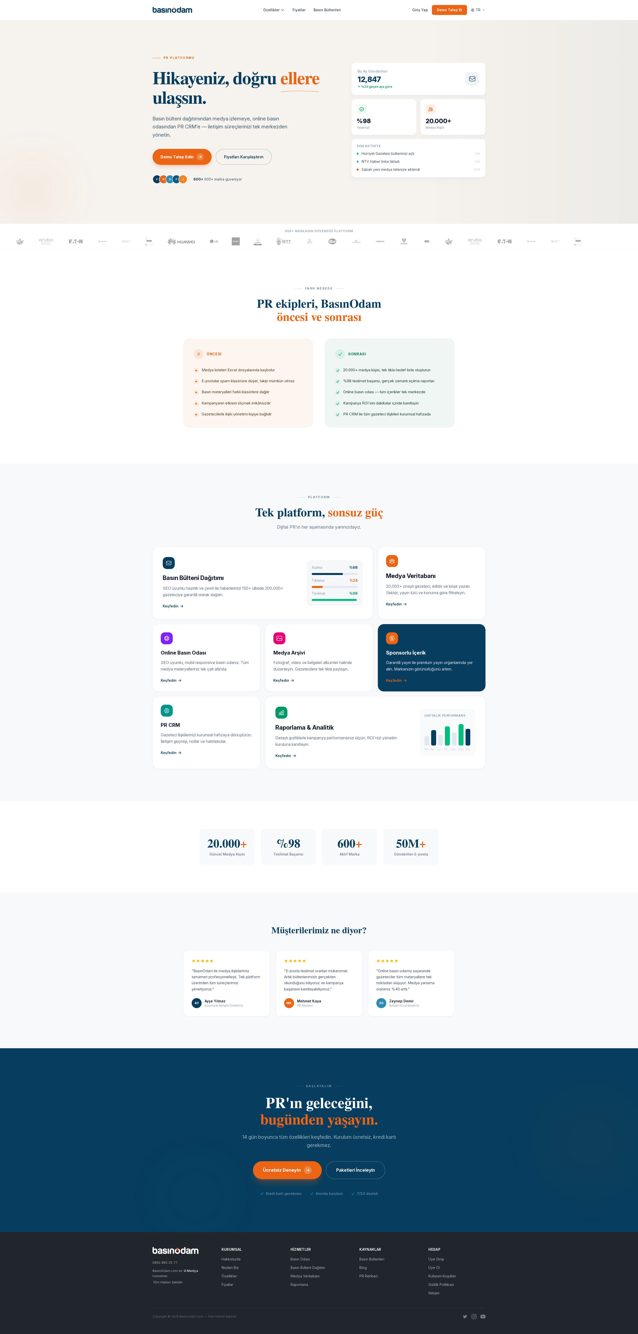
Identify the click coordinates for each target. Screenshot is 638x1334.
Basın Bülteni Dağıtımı (308, 1267)
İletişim (433, 1293)
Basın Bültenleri (327, 10)
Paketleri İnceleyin (355, 1170)
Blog (363, 1267)
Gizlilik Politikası (441, 1284)
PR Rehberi (368, 1276)
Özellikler (271, 10)
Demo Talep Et (449, 10)
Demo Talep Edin (177, 156)
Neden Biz (230, 1267)
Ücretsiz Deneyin (282, 1170)
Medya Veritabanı (305, 1276)
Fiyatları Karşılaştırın (243, 156)
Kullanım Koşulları (442, 1276)
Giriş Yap (420, 10)
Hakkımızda (231, 1259)
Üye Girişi (436, 1259)
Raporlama (299, 1284)
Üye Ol (434, 1267)
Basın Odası (300, 1259)
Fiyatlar (299, 10)
